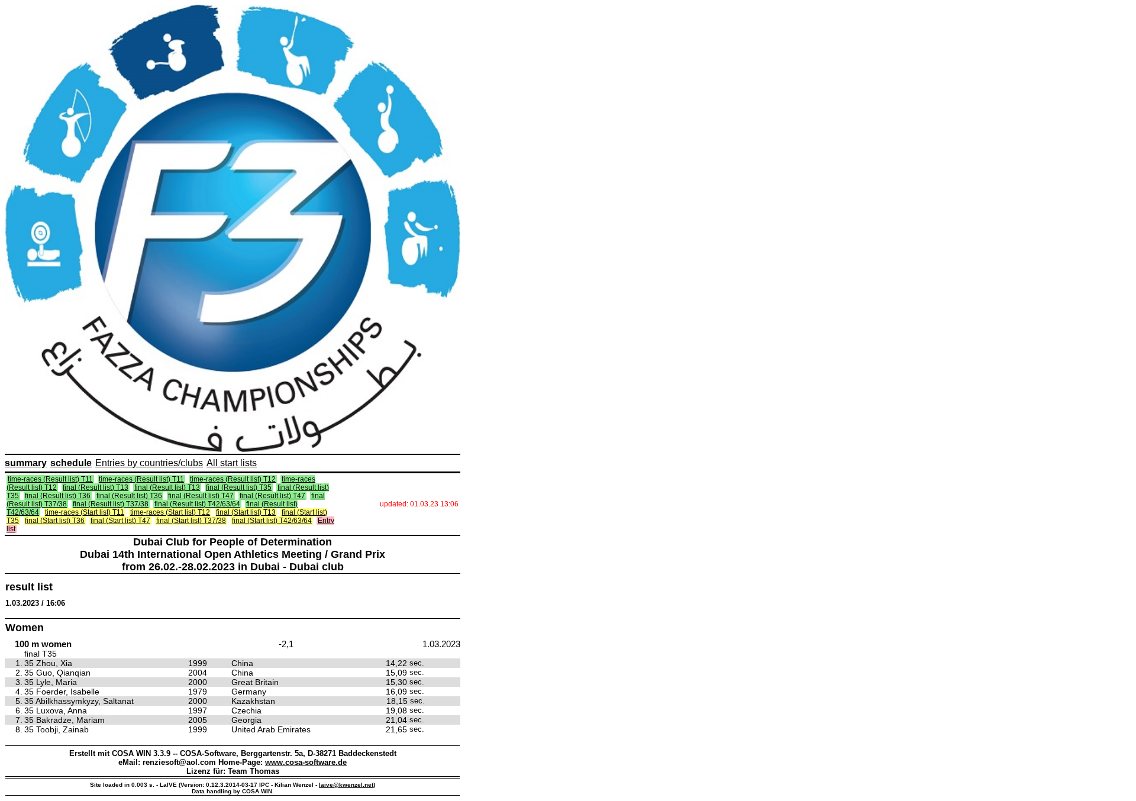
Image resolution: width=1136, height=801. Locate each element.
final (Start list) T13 (246, 512)
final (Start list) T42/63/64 (272, 520)
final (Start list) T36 (55, 520)
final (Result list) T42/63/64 (197, 504)
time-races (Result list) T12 (233, 479)
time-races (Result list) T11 (50, 479)
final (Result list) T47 (201, 496)
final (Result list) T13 (95, 487)
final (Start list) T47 (120, 520)
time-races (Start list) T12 (170, 512)
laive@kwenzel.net (346, 784)
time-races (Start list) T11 (84, 512)
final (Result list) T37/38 (111, 504)
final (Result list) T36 (58, 496)
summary (26, 463)
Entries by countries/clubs (149, 463)
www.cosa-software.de (306, 762)
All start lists (231, 463)
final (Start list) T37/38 (191, 520)
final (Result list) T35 (239, 487)
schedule (71, 463)
